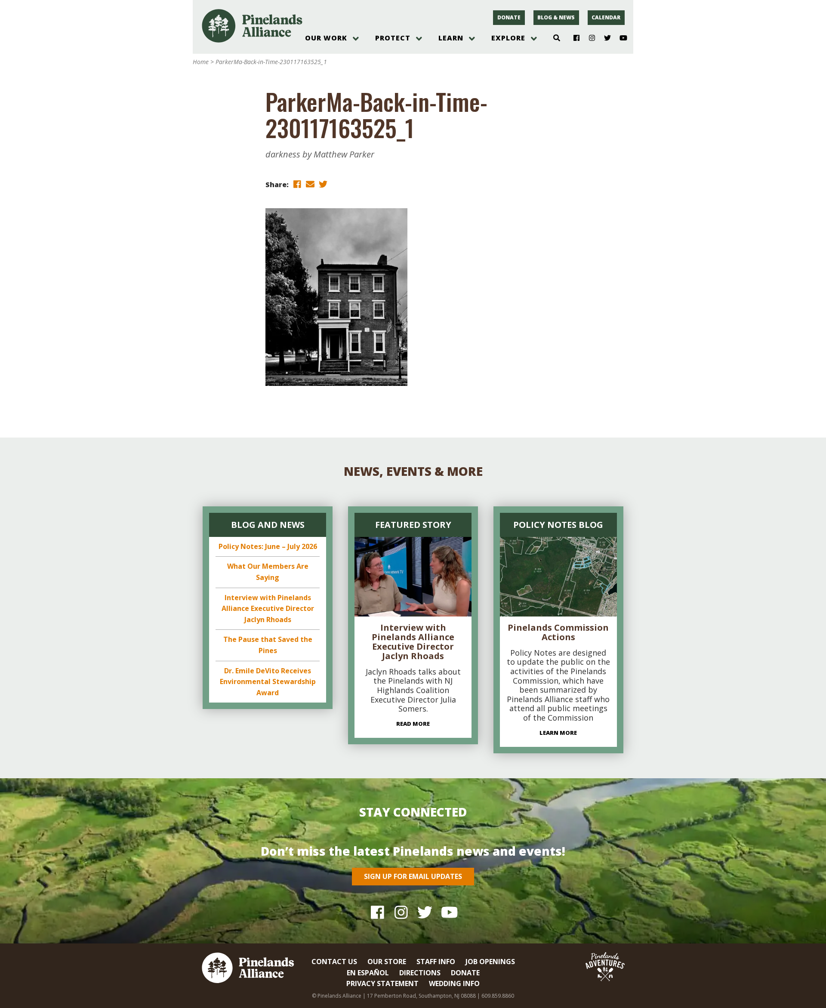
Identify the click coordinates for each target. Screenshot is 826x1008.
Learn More (558, 733)
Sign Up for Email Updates (413, 876)
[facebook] (297, 184)
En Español (368, 972)
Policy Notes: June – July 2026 (268, 546)
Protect (392, 38)
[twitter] (323, 184)
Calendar (606, 17)
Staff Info (435, 961)
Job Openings (490, 961)
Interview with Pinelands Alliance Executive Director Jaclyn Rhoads (268, 608)
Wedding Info (454, 983)
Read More (413, 723)
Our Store (386, 961)
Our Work (326, 38)
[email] (310, 184)
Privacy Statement (382, 983)
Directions (420, 972)
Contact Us (334, 961)
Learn (450, 38)
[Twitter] (604, 38)
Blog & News (556, 17)
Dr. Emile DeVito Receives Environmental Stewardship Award (268, 681)
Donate (509, 17)
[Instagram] (588, 38)
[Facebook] (573, 38)
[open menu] (355, 38)
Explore (508, 38)
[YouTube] (619, 38)
